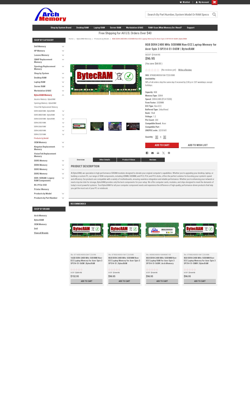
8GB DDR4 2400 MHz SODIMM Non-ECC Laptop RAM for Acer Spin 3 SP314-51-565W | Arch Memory (161, 261)
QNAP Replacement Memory (43, 60)
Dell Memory (40, 46)
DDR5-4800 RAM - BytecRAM (44, 115)
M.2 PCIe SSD (40, 185)
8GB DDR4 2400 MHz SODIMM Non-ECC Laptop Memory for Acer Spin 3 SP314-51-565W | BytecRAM (149, 39)
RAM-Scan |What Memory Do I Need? (165, 27)
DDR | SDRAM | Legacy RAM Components (44, 179)
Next (140, 79)
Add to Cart (86, 281)
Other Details (104, 160)
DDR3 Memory (40, 169)
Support (190, 27)
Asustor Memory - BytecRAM (44, 99)
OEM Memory (40, 142)
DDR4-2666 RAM (40, 126)
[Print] (158, 153)
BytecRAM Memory (43, 95)
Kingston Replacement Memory (44, 148)
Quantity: (149, 137)
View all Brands (41, 233)
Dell (36, 228)
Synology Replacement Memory (44, 67)
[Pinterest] (169, 153)
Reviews (152, 160)
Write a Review (185, 70)
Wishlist (186, 2)
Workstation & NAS (134, 27)
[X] (163, 153)
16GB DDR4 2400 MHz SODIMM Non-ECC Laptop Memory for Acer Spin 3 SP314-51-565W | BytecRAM (87, 261)
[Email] (152, 153)
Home (71, 39)
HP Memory (39, 50)
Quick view (86, 250)
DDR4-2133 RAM (40, 134)
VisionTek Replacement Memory (46, 107)
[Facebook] (147, 153)
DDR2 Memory (40, 173)
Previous (72, 79)
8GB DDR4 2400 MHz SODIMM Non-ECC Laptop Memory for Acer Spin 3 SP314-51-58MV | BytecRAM (199, 261)
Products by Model (41, 138)
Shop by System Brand (61, 27)
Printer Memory (41, 189)
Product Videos (128, 160)
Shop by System (41, 73)
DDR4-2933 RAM (40, 123)
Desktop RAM (82, 27)
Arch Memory (40, 215)
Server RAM (115, 27)
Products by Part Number (45, 198)
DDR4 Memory (40, 165)
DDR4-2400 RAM (40, 130)
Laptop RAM (99, 27)
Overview (80, 160)
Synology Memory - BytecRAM (45, 103)
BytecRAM (39, 220)
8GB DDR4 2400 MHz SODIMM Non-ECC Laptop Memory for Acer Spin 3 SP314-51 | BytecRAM (124, 261)
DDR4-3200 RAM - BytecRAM (44, 119)
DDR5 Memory (40, 160)
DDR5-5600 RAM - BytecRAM (44, 111)
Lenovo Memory (41, 55)
